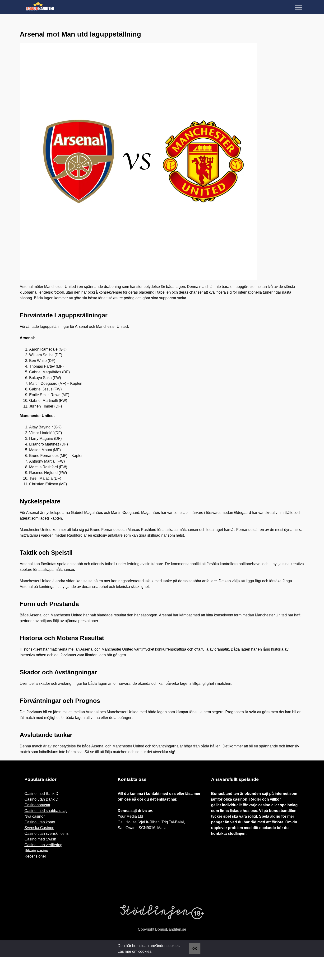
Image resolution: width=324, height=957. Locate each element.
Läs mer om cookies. (135, 951)
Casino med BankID (41, 794)
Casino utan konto (39, 822)
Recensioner (35, 856)
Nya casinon (35, 816)
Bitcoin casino (36, 851)
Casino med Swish (40, 839)
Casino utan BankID (41, 799)
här (173, 799)
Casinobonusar (37, 805)
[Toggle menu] (298, 7)
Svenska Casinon (39, 828)
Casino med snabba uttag (46, 811)
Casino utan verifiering (43, 845)
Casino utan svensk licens (46, 833)
